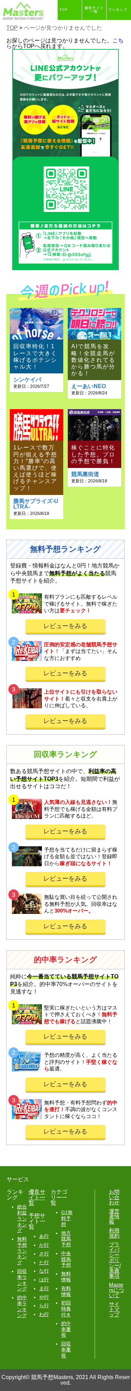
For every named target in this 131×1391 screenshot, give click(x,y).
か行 (44, 1245)
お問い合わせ (114, 1197)
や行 (44, 1297)
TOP (63, 10)
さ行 (44, 1253)
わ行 (44, 1314)
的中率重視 (66, 1329)
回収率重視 (66, 1349)
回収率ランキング (22, 1280)
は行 (44, 1279)
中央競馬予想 (66, 1259)
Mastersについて (116, 1290)
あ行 (44, 1236)
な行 (44, 1271)
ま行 (44, 1288)
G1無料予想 (67, 1218)
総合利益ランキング (22, 1218)
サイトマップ (114, 1309)
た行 (44, 1262)
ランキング (118, 10)
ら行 (44, 1305)
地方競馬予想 (66, 1239)
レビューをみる (65, 625)
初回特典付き (66, 1308)
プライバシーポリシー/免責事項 (115, 1260)
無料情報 (66, 1276)
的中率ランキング (22, 1306)
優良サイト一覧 (94, 9)
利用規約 (114, 1233)
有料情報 (66, 1291)
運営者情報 (114, 1216)
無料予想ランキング (22, 1250)
